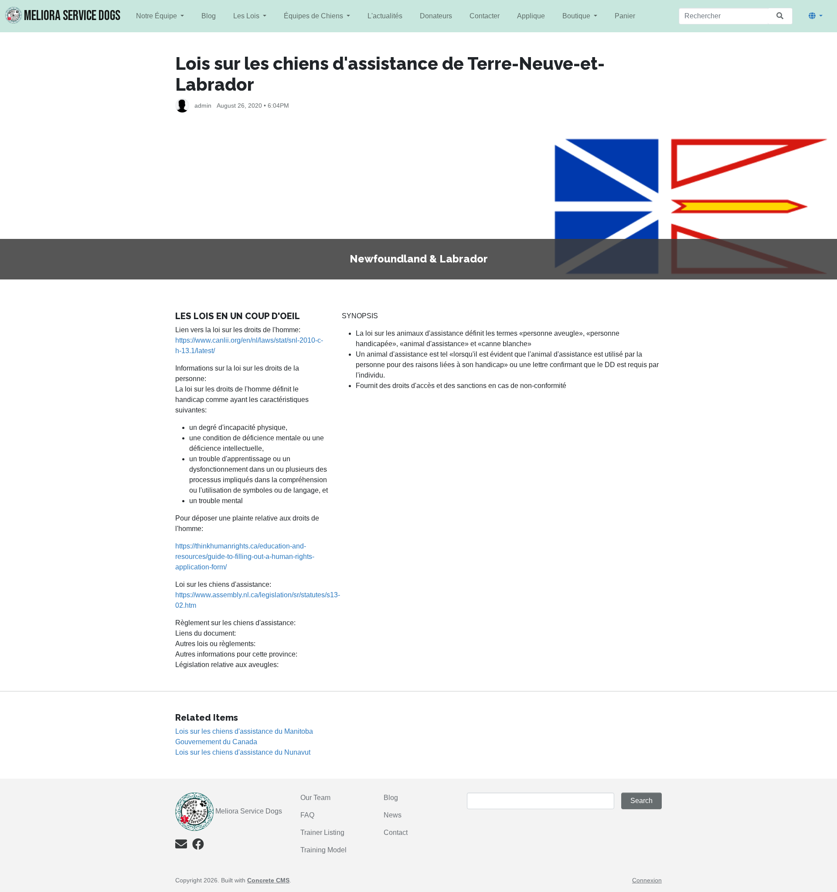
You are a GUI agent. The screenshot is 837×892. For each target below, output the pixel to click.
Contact (396, 832)
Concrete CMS (268, 880)
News (392, 815)
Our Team (315, 797)
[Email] (181, 846)
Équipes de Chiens (314, 16)
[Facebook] (198, 846)
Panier (625, 16)
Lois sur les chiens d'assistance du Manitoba (244, 731)
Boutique (577, 16)
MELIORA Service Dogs (72, 15)
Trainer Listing (323, 832)
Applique (531, 16)
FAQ (307, 815)
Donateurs (436, 16)
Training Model (323, 850)
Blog (208, 16)
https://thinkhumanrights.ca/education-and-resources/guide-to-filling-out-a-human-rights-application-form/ (244, 556)
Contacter (485, 16)
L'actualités (384, 16)
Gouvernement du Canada (216, 742)
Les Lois (247, 16)
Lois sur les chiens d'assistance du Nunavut (242, 752)
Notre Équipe (157, 16)
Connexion (647, 880)
